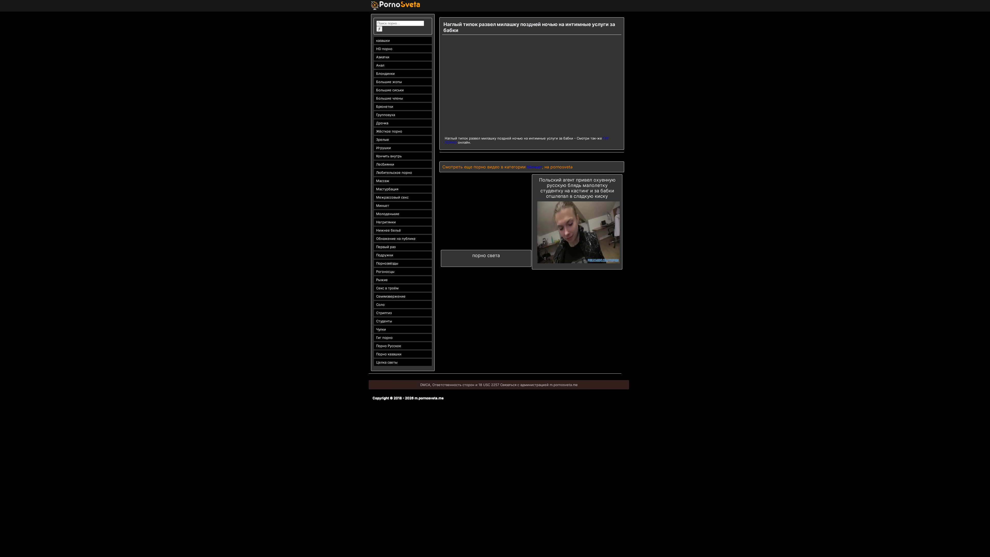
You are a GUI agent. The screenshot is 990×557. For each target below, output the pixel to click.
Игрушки (383, 148)
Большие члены (389, 98)
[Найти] (379, 29)
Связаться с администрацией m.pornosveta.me (539, 385)
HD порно (384, 49)
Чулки (381, 329)
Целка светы (387, 362)
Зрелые (382, 139)
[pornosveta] (395, 8)
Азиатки (382, 57)
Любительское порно (394, 172)
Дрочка (382, 123)
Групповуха (385, 115)
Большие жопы (389, 82)
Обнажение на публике (396, 238)
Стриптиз (384, 313)
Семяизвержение (391, 296)
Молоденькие (387, 214)
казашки (383, 40)
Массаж (382, 181)
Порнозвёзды (387, 263)
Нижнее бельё (388, 230)
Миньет (382, 205)
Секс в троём (387, 288)
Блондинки (385, 73)
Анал (380, 65)
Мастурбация (387, 189)
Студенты (384, 321)
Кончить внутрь (389, 156)
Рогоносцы (385, 271)
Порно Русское (388, 346)
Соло (380, 304)
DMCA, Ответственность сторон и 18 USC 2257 (459, 385)
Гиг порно (384, 337)
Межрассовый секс (392, 197)
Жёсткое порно (389, 131)
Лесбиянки (385, 164)
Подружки (384, 255)
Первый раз (385, 247)
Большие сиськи (390, 90)
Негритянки (386, 222)
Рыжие (382, 280)
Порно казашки (388, 354)
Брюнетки (384, 106)
